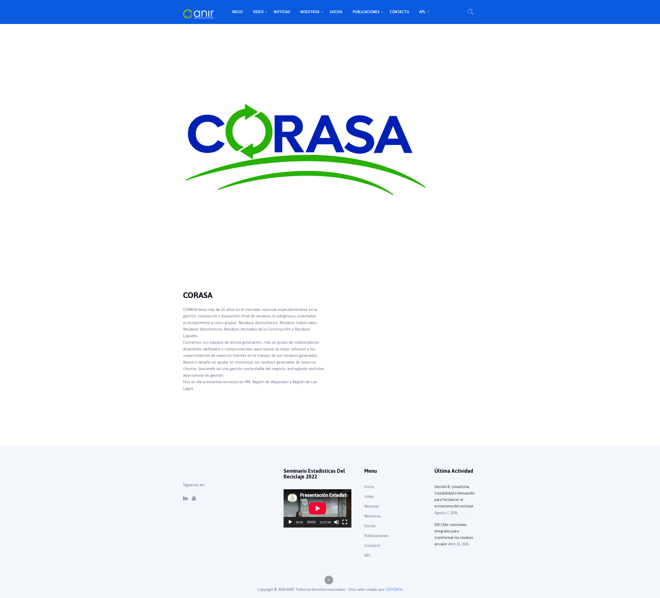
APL (422, 12)
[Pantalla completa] (344, 522)
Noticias (282, 12)
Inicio (237, 12)
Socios (336, 12)
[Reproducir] (290, 522)
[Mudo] (336, 522)
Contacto (399, 12)
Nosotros (309, 12)
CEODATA (394, 589)
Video (258, 12)
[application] (317, 508)
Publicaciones (366, 12)
